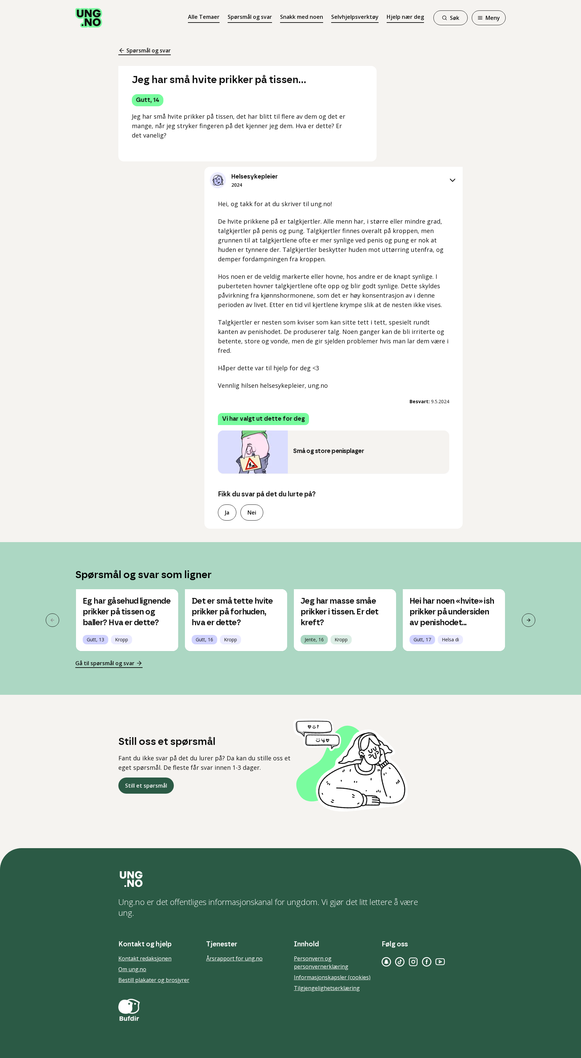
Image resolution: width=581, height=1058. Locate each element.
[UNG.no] (290, 879)
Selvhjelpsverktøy (355, 17)
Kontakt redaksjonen (144, 958)
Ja (227, 512)
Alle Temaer (204, 17)
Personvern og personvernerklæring (321, 962)
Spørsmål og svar (250, 17)
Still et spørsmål (146, 785)
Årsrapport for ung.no (234, 958)
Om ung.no (132, 969)
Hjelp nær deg (405, 17)
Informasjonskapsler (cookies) (332, 977)
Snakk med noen (301, 17)
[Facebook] (426, 962)
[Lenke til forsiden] (88, 18)
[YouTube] (440, 962)
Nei (251, 512)
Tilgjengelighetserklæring (327, 988)
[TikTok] (399, 962)
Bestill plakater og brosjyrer (153, 980)
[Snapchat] (386, 962)
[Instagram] (413, 962)
